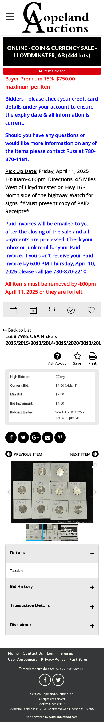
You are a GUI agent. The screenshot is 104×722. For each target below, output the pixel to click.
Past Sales (78, 659)
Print (92, 363)
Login (52, 653)
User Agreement (22, 659)
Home (13, 653)
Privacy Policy (53, 659)
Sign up (67, 653)
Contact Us (33, 653)
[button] (94, 466)
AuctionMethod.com (63, 717)
